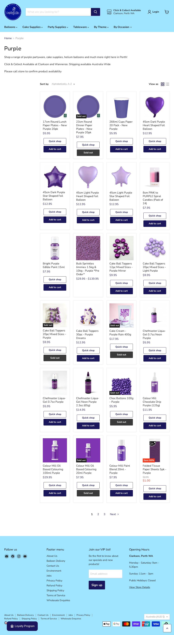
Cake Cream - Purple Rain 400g (120, 332)
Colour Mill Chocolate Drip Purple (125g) (152, 401)
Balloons (10, 27)
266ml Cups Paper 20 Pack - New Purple (121, 125)
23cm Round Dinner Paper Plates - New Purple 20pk (84, 127)
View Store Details (139, 587)
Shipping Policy (55, 590)
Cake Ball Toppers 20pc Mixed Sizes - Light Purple (154, 267)
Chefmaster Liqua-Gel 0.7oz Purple (54, 400)
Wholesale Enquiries (58, 600)
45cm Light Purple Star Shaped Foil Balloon (120, 196)
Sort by (44, 84)
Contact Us (53, 565)
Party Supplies (57, 27)
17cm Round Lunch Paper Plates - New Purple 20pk (55, 125)
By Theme (100, 27)
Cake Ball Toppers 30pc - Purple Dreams (87, 334)
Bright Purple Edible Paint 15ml (54, 265)
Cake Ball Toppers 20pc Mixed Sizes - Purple (54, 334)
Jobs (49, 575)
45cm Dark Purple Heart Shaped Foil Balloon (154, 125)
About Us (52, 556)
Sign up (96, 585)
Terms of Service (56, 595)
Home (8, 38)
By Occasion (122, 27)
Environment (54, 570)
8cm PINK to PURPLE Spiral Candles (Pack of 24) (153, 198)
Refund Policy (54, 585)
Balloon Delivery (56, 561)
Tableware (80, 27)
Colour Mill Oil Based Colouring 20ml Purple (86, 469)
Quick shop (55, 141)
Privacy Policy (54, 580)
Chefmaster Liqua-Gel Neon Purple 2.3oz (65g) (87, 401)
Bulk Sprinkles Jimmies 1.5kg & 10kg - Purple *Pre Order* (87, 269)
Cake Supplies (31, 27)
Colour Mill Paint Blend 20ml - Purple (119, 469)
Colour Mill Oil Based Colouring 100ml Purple (53, 469)
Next (113, 514)
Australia (155, 616)
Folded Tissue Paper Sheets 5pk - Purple (154, 469)
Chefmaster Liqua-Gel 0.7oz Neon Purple (154, 334)
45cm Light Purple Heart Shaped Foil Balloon (87, 196)
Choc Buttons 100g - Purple (121, 400)
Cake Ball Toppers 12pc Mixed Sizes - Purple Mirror (121, 267)
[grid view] (162, 84)
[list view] (167, 84)
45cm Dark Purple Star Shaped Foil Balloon (54, 195)
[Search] (95, 12)
